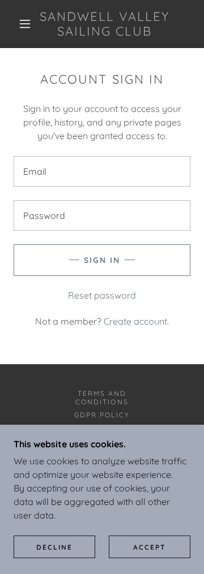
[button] (25, 23)
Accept (149, 547)
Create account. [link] (136, 321)
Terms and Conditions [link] (101, 397)
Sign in (102, 260)
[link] (104, 24)
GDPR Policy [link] (101, 415)
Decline (54, 547)
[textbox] (102, 171)
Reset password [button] (102, 295)
